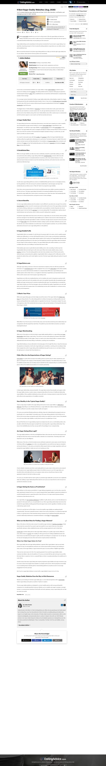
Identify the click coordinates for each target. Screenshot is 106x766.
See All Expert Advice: (75, 61)
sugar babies (58, 127)
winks (25, 143)
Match (71, 206)
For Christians (73, 201)
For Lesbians (81, 191)
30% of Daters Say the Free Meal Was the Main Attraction (80, 160)
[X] (65, 605)
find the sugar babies (57, 524)
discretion (37, 108)
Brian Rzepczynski (77, 51)
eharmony (81, 206)
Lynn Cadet (77, 144)
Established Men (48, 155)
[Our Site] (74, 2)
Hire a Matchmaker (74, 124)
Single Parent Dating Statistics (79, 148)
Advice (40, 2)
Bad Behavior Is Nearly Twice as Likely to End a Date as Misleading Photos (80, 141)
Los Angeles (72, 80)
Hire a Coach (73, 123)
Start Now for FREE (59, 82)
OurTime (72, 208)
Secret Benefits (20, 206)
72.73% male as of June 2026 (60, 101)
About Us (72, 19)
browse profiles (52, 141)
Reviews (65, 2)
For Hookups (73, 193)
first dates (43, 318)
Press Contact (83, 124)
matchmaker (61, 579)
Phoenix (71, 86)
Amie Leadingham (77, 44)
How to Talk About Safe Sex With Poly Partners (79, 55)
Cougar (29, 533)
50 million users (80, 15)
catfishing (29, 444)
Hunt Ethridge (76, 38)
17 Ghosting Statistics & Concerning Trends (80, 153)
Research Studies (82, 21)
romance (33, 91)
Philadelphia (81, 78)
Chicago (71, 82)
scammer (44, 137)
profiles (38, 137)
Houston (71, 84)
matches (19, 252)
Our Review (31, 71)
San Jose (80, 86)
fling (49, 515)
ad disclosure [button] (49, 29)
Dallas (79, 84)
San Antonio (81, 80)
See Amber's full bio (24, 625)
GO (71, 98)
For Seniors (81, 193)
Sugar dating (20, 358)
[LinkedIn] (62, 605)
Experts (52, 2)
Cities (46, 2)
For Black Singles (82, 189)
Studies (59, 2)
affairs (30, 93)
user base (34, 210)
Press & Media (73, 21)
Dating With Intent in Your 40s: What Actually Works (79, 49)
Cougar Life (19, 531)
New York (72, 78)
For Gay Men (73, 191)
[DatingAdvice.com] (25, 2)
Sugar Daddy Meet (47, 125)
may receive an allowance (33, 499)
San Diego (80, 82)
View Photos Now (40, 74)
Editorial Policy (82, 19)
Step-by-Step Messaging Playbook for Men (79, 36)
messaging (52, 143)
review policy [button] (56, 29)
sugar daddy (25, 36)
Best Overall (73, 189)
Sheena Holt (77, 150)
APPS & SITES (27, 594)
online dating (53, 268)
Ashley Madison (25, 58)
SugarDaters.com (29, 268)
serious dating (55, 515)
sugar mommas (44, 127)
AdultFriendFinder (83, 208)
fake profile (23, 221)
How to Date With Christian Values (79, 42)
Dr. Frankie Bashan (77, 57)
